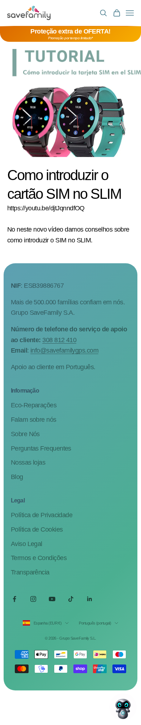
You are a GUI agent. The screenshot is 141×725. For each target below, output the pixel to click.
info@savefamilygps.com (64, 350)
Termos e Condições (39, 557)
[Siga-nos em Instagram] (33, 599)
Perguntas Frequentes (41, 448)
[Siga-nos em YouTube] (52, 599)
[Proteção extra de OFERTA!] (70, 34)
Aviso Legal (26, 543)
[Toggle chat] (122, 707)
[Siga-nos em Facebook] (14, 599)
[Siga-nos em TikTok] (70, 599)
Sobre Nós (25, 434)
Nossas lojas (28, 462)
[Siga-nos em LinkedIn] (89, 599)
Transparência (30, 572)
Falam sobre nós (33, 419)
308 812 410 (59, 340)
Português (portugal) (95, 623)
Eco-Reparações (33, 405)
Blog (17, 476)
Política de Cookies (37, 529)
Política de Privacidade (42, 515)
